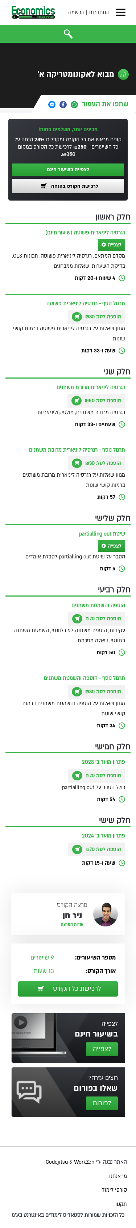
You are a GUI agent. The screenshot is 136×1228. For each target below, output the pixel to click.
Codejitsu (57, 1162)
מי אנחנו (118, 1176)
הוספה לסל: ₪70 (102, 618)
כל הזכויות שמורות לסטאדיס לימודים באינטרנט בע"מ (68, 1215)
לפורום (102, 1103)
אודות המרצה (72, 924)
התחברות (99, 12)
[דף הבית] (33, 12)
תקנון (121, 1204)
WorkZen (84, 1162)
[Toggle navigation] (121, 12)
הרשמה (76, 12)
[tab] (88, 104)
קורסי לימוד (114, 1190)
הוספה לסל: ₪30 (102, 317)
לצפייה (114, 245)
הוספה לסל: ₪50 (102, 400)
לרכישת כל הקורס (76, 989)
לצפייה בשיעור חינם (68, 169)
